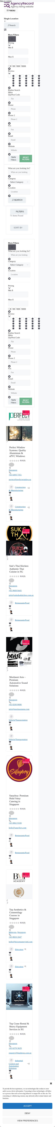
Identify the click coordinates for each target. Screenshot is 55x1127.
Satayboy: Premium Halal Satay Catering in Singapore (18, 800)
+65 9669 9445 (15, 590)
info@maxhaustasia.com (19, 709)
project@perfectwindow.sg (20, 479)
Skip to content (5, 1)
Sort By (18, 227)
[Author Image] (11, 497)
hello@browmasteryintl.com (20, 942)
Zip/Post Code (14, 95)
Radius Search (14, 90)
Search (12, 25)
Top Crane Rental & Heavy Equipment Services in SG (19, 1026)
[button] (51, 1083)
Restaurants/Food (22, 603)
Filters (20, 211)
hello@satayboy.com (17, 828)
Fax (9, 126)
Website (11, 146)
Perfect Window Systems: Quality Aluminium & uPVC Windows (17, 451)
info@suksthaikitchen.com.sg (21, 595)
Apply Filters (13, 158)
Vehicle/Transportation (18, 720)
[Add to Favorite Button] (11, 465)
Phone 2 (11, 115)
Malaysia (12, 932)
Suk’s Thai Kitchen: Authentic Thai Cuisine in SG (19, 569)
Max (10, 57)
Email (10, 136)
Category (12, 178)
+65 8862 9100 (15, 823)
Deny (27, 1113)
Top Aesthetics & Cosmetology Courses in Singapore (17, 914)
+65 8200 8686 (15, 704)
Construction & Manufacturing (17, 489)
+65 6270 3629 (15, 1048)
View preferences (27, 1120)
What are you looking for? (19, 168)
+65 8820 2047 (15, 937)
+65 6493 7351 (15, 475)
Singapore (13, 470)
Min (9, 47)
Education (19, 949)
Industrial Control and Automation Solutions (16, 1064)
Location (11, 188)
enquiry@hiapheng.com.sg (20, 1053)
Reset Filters (25, 158)
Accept (27, 1106)
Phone (10, 105)
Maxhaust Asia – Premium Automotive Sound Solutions (18, 681)
